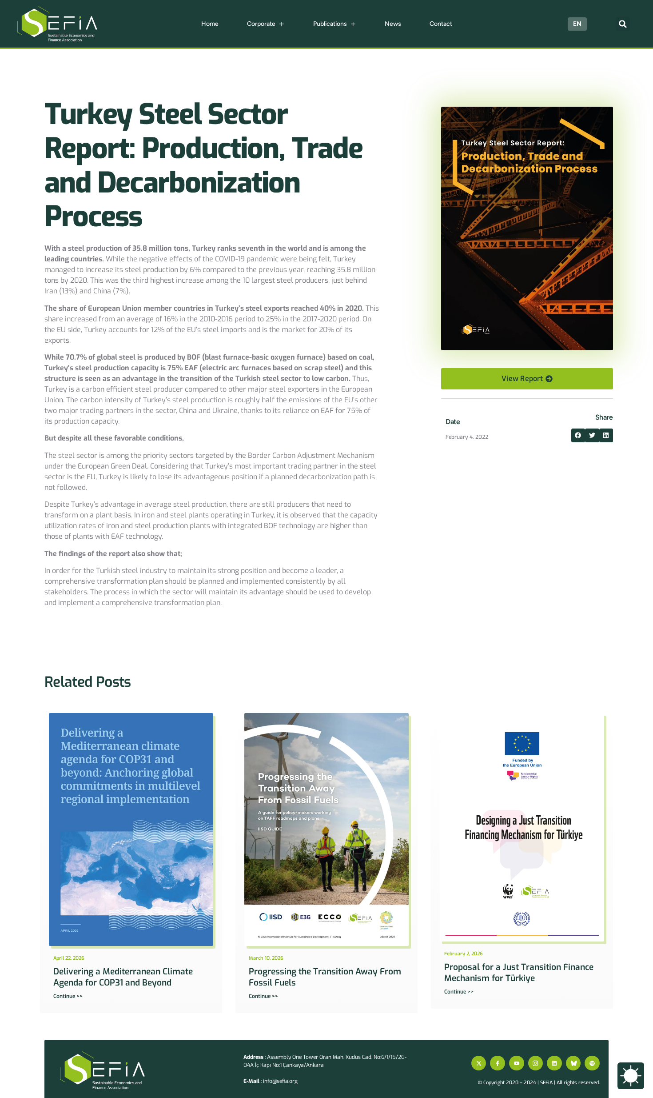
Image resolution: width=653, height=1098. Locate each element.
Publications (330, 24)
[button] (623, 24)
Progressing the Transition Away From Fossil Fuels (325, 977)
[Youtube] (516, 1063)
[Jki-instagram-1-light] (535, 1063)
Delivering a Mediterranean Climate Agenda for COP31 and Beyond (123, 977)
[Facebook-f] (497, 1063)
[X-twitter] (478, 1063)
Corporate (261, 24)
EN (577, 24)
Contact (441, 24)
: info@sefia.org (270, 1081)
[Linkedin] (554, 1063)
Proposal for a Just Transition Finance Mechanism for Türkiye (518, 973)
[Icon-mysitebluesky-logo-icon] (573, 1063)
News (393, 24)
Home (210, 24)
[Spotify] (592, 1063)
